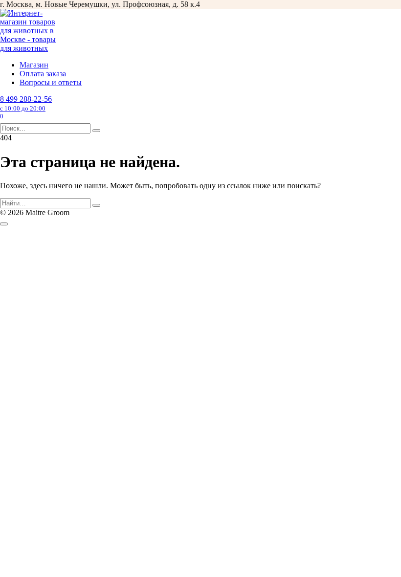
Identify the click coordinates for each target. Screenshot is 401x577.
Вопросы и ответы (51, 82)
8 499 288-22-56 (26, 103)
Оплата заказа (43, 73)
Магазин (34, 65)
